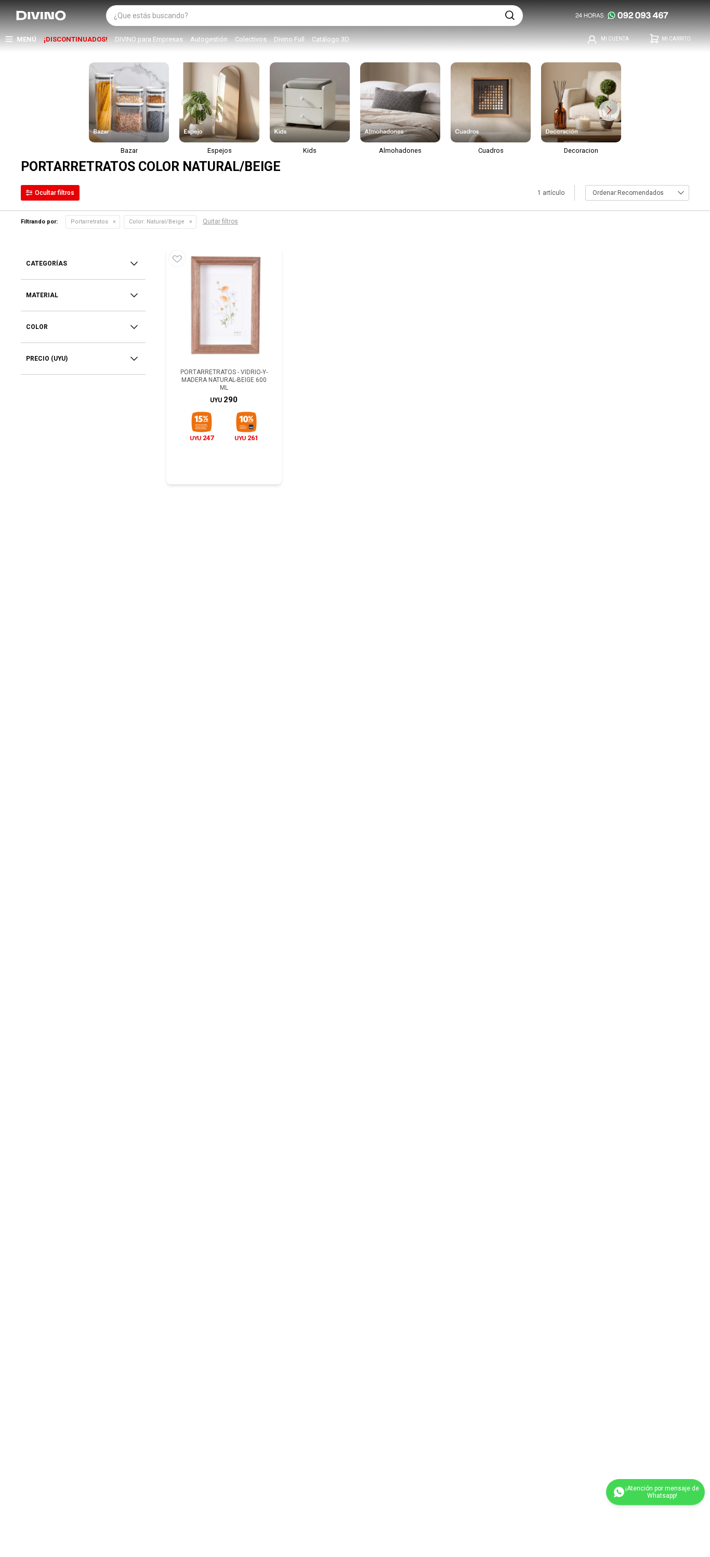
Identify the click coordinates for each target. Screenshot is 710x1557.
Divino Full (289, 39)
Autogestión (209, 39)
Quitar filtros (220, 221)
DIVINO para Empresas (149, 39)
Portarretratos (89, 221)
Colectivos (251, 39)
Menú (26, 39)
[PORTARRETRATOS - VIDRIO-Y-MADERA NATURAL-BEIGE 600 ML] (224, 305)
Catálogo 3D (330, 39)
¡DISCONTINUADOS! (76, 39)
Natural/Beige (157, 221)
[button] (510, 15)
